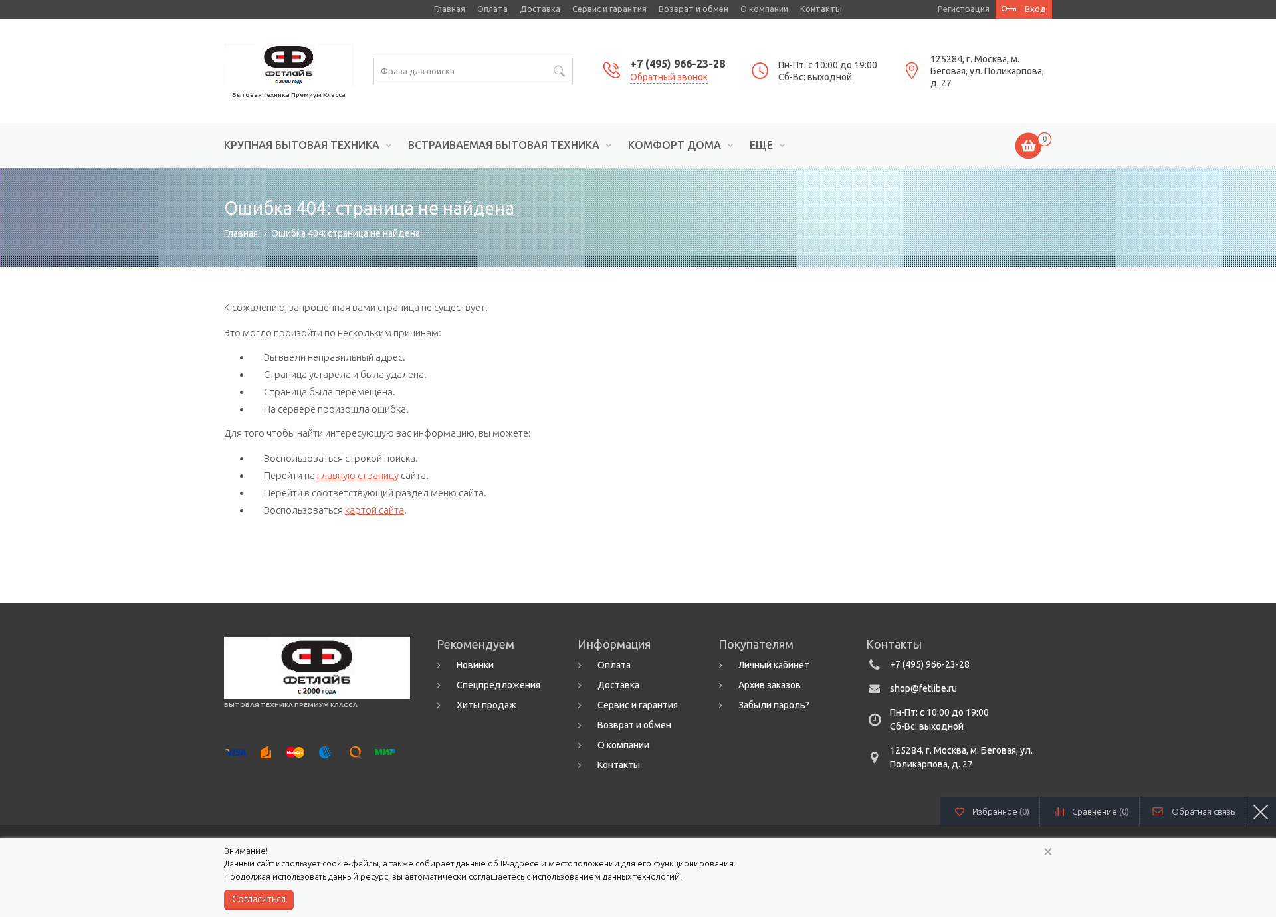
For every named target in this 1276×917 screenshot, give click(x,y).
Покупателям (756, 644)
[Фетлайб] (289, 63)
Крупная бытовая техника (301, 145)
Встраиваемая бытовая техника (503, 145)
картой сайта (374, 510)
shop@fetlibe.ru (923, 688)
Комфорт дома (674, 145)
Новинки (475, 665)
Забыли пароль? (773, 705)
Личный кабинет (773, 665)
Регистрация (964, 8)
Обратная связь (1203, 811)
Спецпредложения (498, 685)
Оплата (492, 8)
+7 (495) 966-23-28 (677, 64)
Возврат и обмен (693, 8)
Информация (614, 644)
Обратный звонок (669, 77)
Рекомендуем (475, 644)
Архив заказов (769, 685)
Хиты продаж (486, 705)
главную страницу (358, 475)
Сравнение (1100, 811)
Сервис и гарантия (609, 8)
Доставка (540, 8)
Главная (449, 8)
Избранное (1000, 811)
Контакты (821, 8)
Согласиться (259, 899)
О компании (764, 8)
